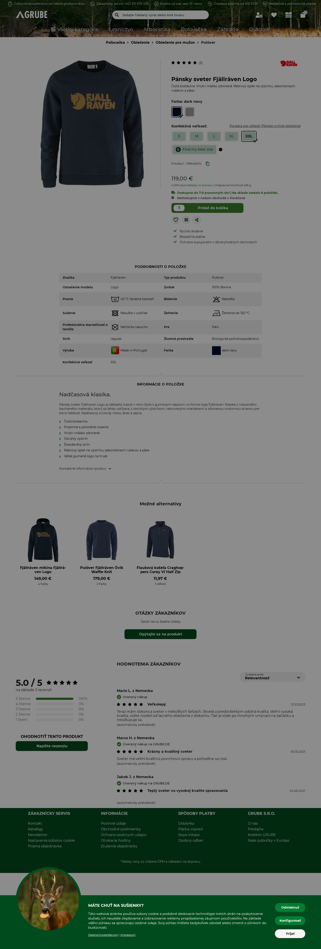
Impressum (128, 935)
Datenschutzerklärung (103, 935)
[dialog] (160, 474)
